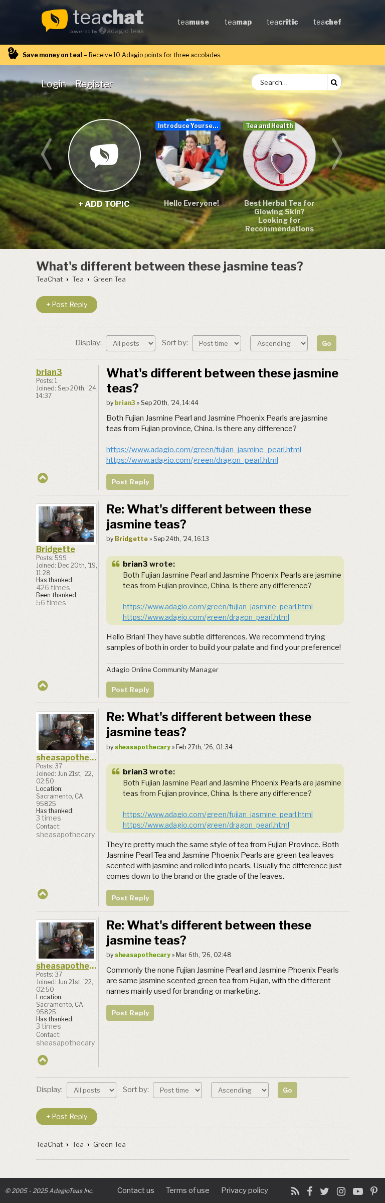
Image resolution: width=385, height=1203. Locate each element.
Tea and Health (269, 125)
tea (108, 18)
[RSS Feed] (295, 1191)
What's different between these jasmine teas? (169, 266)
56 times (51, 602)
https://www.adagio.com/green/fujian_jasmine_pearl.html (203, 449)
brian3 (49, 372)
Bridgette (55, 549)
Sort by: (175, 342)
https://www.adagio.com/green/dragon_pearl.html (192, 460)
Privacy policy (244, 1190)
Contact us (135, 1190)
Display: (89, 342)
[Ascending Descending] (280, 342)
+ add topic (104, 154)
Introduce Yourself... (189, 125)
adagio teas (125, 31)
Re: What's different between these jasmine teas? (208, 516)
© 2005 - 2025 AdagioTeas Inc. (49, 1190)
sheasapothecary (67, 757)
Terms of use (188, 1190)
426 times (53, 587)
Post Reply (130, 482)
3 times (48, 818)
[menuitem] (55, 84)
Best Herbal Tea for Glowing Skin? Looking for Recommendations (279, 216)
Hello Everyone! (191, 203)
